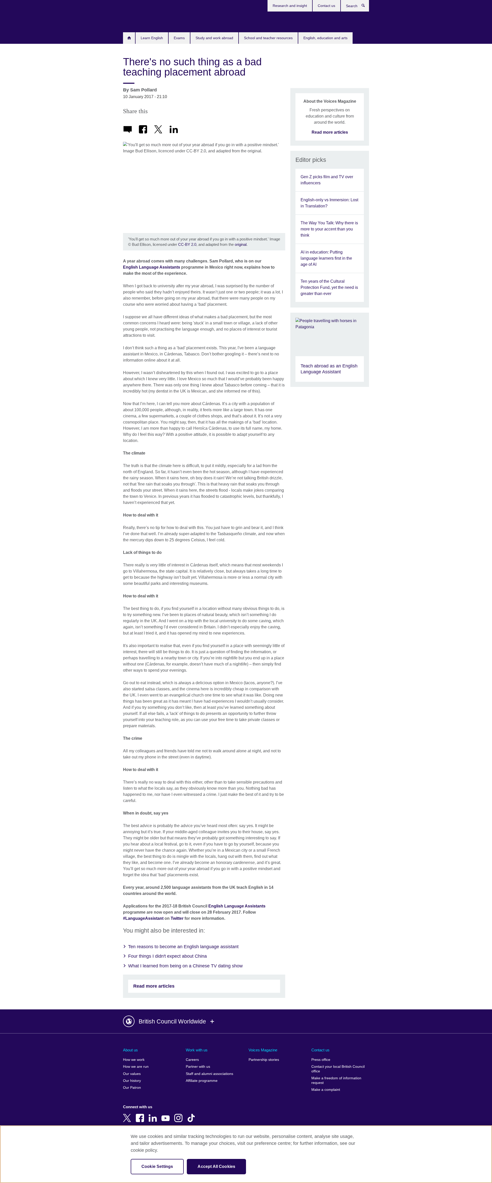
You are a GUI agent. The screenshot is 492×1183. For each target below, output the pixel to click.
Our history (132, 1081)
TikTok (192, 1114)
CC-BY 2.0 (187, 244)
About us (130, 1050)
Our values (132, 1074)
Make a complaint (325, 1090)
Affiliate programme (202, 1081)
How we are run (136, 1067)
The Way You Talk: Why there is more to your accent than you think (329, 229)
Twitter (177, 918)
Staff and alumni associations (209, 1074)
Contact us (326, 6)
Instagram (179, 1114)
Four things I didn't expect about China (167, 956)
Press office (320, 1060)
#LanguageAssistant (143, 918)
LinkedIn (154, 1114)
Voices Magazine (263, 1050)
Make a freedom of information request (336, 1080)
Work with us (197, 1050)
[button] (246, 1021)
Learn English (152, 38)
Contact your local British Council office (338, 1069)
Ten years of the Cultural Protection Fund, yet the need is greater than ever (329, 287)
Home (129, 38)
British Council (138, 21)
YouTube (166, 1114)
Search (366, 6)
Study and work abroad (214, 38)
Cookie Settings (157, 1166)
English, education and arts (325, 38)
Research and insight (290, 6)
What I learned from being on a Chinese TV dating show (185, 965)
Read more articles (154, 986)
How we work (134, 1060)
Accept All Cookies (216, 1166)
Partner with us (198, 1067)
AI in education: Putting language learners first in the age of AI (326, 258)
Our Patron (132, 1088)
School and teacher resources (268, 38)
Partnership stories (264, 1060)
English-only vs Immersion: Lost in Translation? (329, 203)
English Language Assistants (151, 267)
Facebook (141, 1114)
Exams (179, 38)
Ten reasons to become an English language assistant (183, 946)
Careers (192, 1060)
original (241, 244)
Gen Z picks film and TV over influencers (327, 180)
